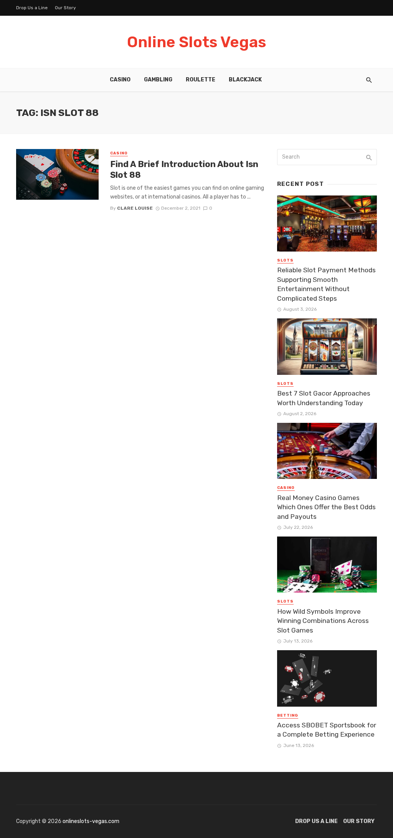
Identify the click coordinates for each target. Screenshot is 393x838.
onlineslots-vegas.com (91, 821)
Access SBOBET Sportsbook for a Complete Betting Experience (326, 730)
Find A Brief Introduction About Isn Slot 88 (184, 169)
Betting (287, 715)
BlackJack (245, 79)
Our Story (65, 7)
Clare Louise (135, 208)
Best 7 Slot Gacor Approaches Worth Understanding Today (323, 398)
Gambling (158, 79)
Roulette (200, 79)
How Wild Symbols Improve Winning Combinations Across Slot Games (323, 621)
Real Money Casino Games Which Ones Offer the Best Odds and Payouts (326, 507)
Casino (120, 79)
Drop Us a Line (32, 7)
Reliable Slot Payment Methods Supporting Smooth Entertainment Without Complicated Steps (326, 284)
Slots (285, 260)
